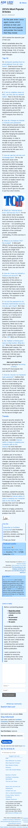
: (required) (12, 735)
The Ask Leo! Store (11, 781)
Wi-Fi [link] (20, 108)
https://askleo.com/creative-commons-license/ (14, 827)
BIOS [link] (12, 337)
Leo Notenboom (9, 580)
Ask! (7, 758)
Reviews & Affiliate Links (14, 813)
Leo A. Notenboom (9, 15)
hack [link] (4, 73)
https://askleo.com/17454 (18, 565)
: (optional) (9, 731)
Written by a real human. (14, 704)
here (23, 746)
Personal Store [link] (16, 247)
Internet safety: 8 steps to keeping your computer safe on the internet (13, 498)
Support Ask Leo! (14, 756)
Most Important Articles (13, 763)
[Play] (8, 547)
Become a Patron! (11, 775)
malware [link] (7, 308)
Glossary (8, 767)
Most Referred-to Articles (13, 760)
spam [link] (20, 80)
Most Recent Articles (12, 765)
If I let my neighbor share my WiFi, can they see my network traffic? (13, 94)
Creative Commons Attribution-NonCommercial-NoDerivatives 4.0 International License (11, 821)
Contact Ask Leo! (11, 790)
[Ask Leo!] (8, 3)
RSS (12, 554)
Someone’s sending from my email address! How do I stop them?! (13, 64)
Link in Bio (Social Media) (13, 769)
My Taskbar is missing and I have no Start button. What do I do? (13, 343)
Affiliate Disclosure (11, 799)
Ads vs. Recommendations (14, 793)
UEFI (8, 337)
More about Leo (7, 596)
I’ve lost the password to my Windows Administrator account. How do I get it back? (13, 304)
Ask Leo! (13, 588)
